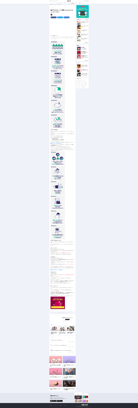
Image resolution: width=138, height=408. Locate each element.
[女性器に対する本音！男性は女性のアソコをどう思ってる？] (54, 326)
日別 (84, 19)
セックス (55, 4)
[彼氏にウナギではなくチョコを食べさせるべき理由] (62, 326)
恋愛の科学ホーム (51, 4)
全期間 (87, 19)
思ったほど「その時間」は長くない (57, 143)
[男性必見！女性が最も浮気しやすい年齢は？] (71, 326)
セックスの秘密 (58, 4)
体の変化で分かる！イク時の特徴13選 (57, 269)
